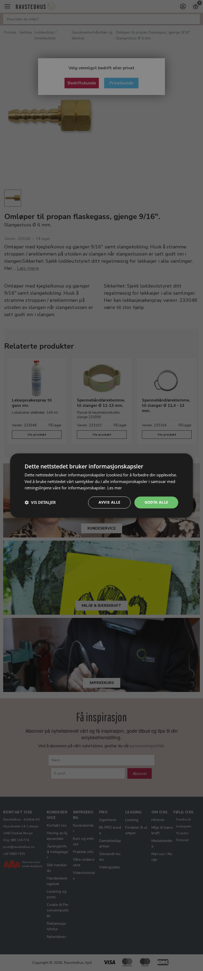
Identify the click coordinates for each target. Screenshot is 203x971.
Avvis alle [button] (110, 502)
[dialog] (101, 485)
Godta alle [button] (156, 502)
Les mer (114, 488)
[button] (40, 502)
